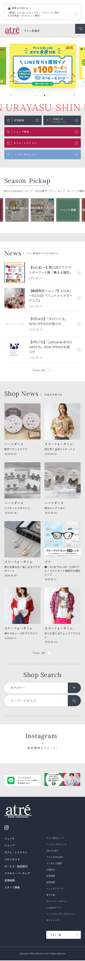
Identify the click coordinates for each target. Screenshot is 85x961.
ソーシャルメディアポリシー (60, 913)
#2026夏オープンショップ (50, 191)
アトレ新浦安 (32, 31)
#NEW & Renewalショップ (18, 191)
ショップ (9, 845)
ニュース (9, 838)
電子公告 (50, 894)
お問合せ (50, 869)
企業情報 (50, 875)
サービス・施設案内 (15, 866)
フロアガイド (12, 859)
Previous (14, 95)
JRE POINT (52, 850)
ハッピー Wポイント (56, 844)
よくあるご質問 (53, 863)
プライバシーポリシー (57, 901)
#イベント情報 (75, 191)
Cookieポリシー (54, 907)
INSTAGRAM (7, 827)
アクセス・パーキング (17, 873)
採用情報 (50, 882)
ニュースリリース (54, 888)
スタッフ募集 (12, 887)
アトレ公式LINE (54, 856)
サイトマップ (52, 920)
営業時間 (9, 880)
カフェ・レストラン (15, 852)
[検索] (74, 700)
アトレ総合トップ (55, 837)
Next (71, 95)
